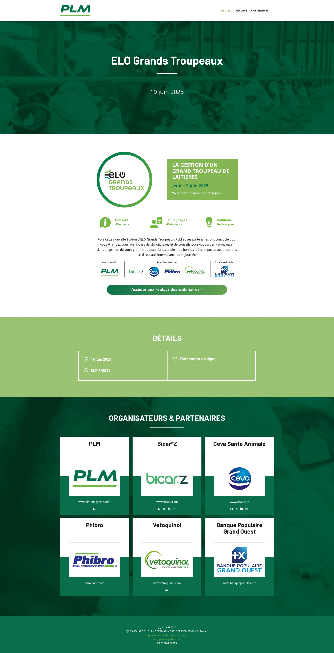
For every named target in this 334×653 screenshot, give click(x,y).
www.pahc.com (94, 583)
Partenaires (260, 10)
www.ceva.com (239, 502)
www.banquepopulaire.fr (239, 583)
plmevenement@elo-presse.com (167, 635)
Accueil (226, 10)
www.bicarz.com (167, 502)
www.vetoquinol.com (167, 583)
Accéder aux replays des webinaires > (167, 289)
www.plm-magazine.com (94, 502)
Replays (241, 10)
